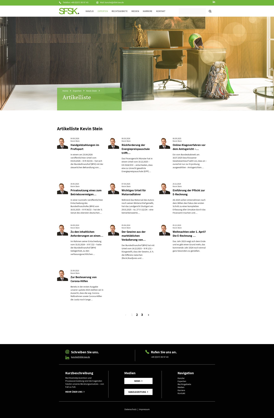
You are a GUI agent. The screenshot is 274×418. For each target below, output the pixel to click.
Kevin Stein (91, 90)
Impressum (144, 409)
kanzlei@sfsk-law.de (114, 2)
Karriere (147, 11)
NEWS (137, 380)
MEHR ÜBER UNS (73, 391)
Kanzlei (90, 11)
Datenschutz (130, 409)
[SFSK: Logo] (69, 11)
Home (65, 90)
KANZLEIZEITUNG (137, 391)
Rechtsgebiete (120, 11)
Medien (135, 11)
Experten (103, 11)
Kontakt (160, 11)
